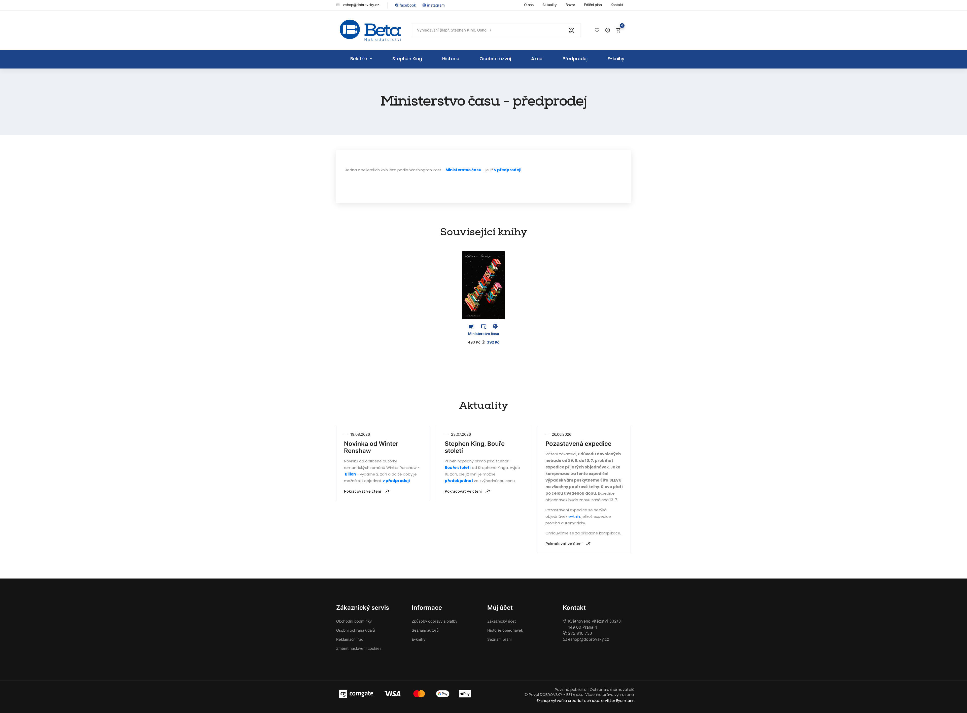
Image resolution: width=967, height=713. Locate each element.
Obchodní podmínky (354, 621)
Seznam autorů (425, 630)
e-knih (574, 516)
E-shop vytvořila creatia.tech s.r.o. (568, 700)
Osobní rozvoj (495, 58)
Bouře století (458, 467)
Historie (450, 58)
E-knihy (616, 58)
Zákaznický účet (501, 621)
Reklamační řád (349, 639)
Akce (536, 58)
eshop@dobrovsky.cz (360, 5)
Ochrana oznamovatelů (612, 689)
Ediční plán (593, 5)
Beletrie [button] (359, 58)
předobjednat (459, 480)
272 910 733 (579, 633)
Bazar (570, 5)
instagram (435, 5)
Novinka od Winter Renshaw (371, 447)
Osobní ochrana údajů (355, 630)
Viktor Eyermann (620, 700)
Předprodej (575, 58)
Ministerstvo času (463, 170)
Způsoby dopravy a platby (434, 621)
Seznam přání (499, 639)
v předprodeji (507, 170)
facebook (407, 5)
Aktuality (549, 5)
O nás (529, 5)
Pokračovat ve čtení (363, 491)
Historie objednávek (505, 630)
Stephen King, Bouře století (475, 447)
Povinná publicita (570, 689)
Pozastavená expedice (578, 443)
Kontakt (617, 5)
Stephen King (407, 58)
